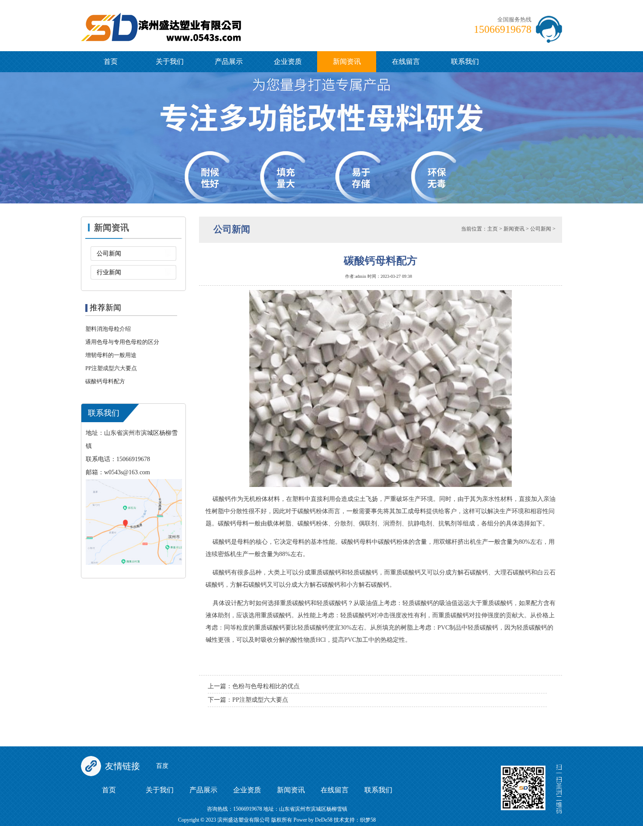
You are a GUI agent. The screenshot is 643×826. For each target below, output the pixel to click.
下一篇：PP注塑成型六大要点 (248, 699)
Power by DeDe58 (313, 820)
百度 (162, 766)
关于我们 (170, 61)
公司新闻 (109, 253)
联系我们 (465, 61)
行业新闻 (109, 272)
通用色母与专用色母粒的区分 (122, 342)
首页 (111, 61)
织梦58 (368, 820)
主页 (492, 229)
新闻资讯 (347, 61)
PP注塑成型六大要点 (111, 368)
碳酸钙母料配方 (105, 381)
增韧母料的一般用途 (110, 355)
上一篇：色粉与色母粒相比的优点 (254, 686)
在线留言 (406, 61)
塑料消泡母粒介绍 (108, 329)
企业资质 (288, 61)
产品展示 (229, 61)
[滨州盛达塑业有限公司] (199, 14)
